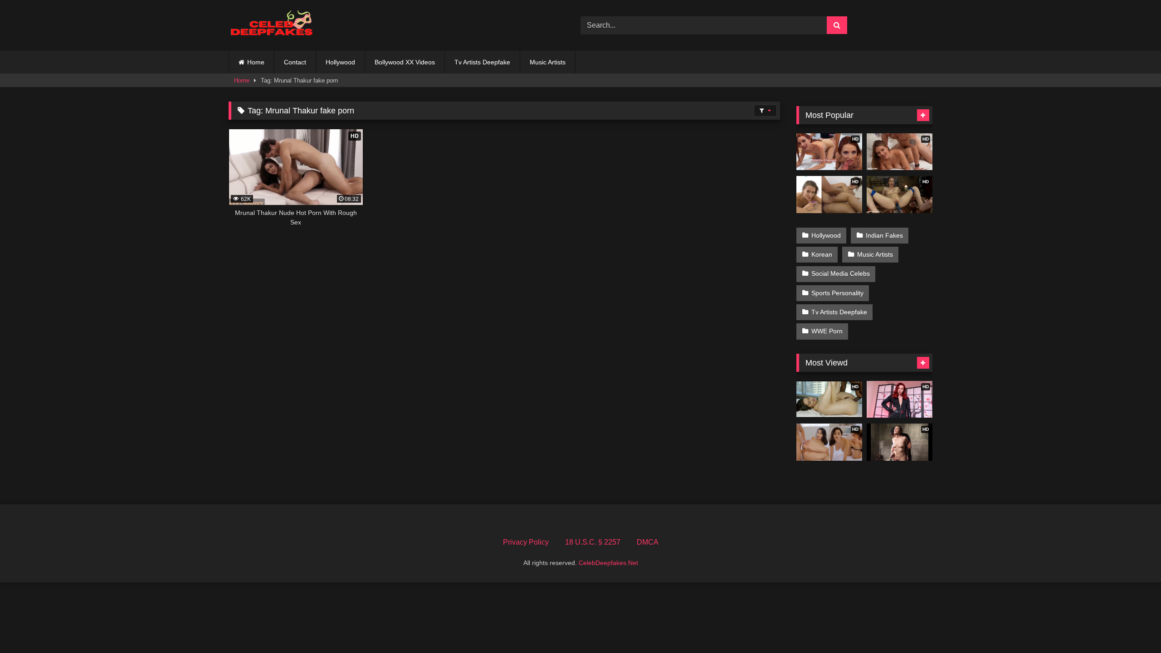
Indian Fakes (884, 235)
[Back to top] (1133, 626)
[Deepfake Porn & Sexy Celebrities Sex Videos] (276, 25)
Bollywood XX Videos (405, 62)
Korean (821, 254)
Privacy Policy (526, 542)
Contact (295, 62)
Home (255, 62)
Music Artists (548, 62)
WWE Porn (827, 331)
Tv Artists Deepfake (482, 62)
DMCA (648, 542)
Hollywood (340, 62)
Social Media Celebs (840, 273)
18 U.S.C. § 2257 (592, 542)
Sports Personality (837, 293)
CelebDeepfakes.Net (608, 562)
